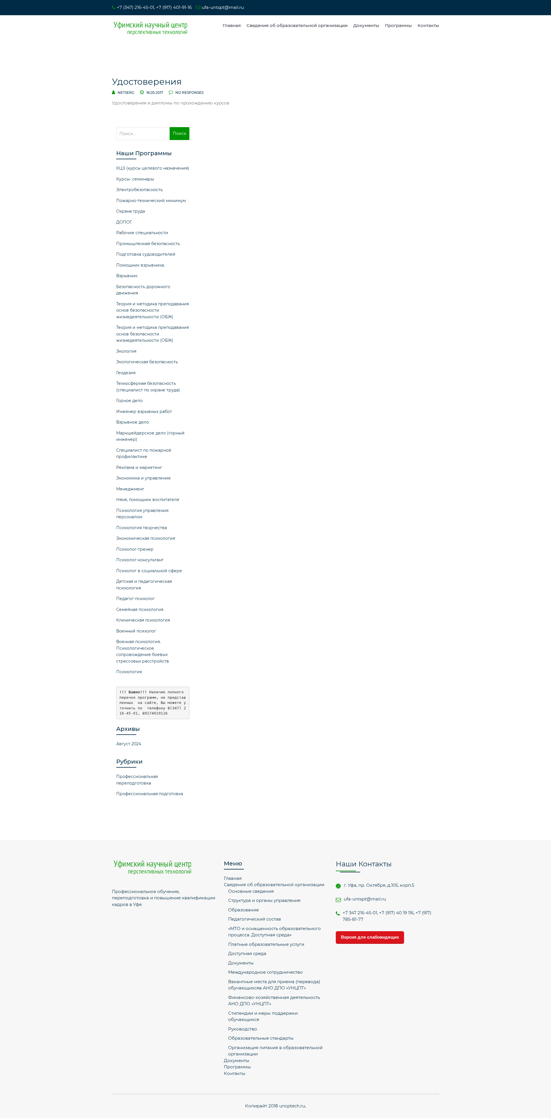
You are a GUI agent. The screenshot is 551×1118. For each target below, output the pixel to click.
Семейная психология (139, 609)
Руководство (242, 1029)
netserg (126, 92)
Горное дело (129, 400)
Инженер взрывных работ (144, 411)
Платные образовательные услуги (266, 944)
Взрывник (126, 275)
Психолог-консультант (140, 559)
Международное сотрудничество (265, 972)
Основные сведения (251, 891)
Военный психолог (136, 631)
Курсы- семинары (135, 179)
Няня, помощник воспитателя (147, 499)
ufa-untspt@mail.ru (223, 7)
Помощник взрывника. (140, 265)
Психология (129, 671)
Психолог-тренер (135, 549)
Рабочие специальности (142, 232)
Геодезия (125, 372)
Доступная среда (247, 953)
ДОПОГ (124, 222)
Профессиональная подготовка (149, 793)
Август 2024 (128, 743)
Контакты (428, 25)
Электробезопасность (139, 189)
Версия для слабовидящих (370, 937)
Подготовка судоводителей (145, 254)
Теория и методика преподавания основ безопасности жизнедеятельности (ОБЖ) (152, 310)
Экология (126, 351)
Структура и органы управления (264, 900)
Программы (398, 25)
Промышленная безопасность (148, 243)
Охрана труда (130, 211)
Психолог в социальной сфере (149, 570)
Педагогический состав (254, 919)
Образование (243, 910)
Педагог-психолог (135, 598)
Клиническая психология (143, 620)
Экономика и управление (143, 478)
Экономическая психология (145, 538)
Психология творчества (141, 527)
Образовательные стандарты (261, 1038)
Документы (366, 25)
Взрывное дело (132, 422)
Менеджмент (130, 489)
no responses (188, 92)
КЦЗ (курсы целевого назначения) (152, 168)
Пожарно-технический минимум (151, 200)
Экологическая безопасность (147, 361)
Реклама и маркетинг (139, 467)
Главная (232, 25)
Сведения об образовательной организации (297, 25)
